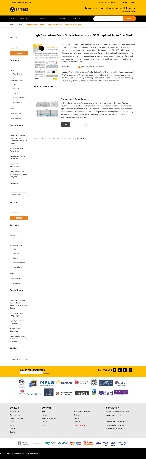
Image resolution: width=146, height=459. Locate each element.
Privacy (12, 429)
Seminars (77, 422)
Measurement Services (82, 412)
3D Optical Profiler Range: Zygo (16, 150)
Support (77, 19)
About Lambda (15, 415)
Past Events (17, 74)
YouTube (130, 370)
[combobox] (114, 18)
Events (12, 70)
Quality (12, 432)
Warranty (45, 415)
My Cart (113, 2)
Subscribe (46, 373)
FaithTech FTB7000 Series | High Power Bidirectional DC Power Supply (18, 139)
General (15, 93)
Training (77, 415)
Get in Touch (14, 412)
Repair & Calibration (49, 418)
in (125, 370)
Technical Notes (19, 98)
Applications (17, 102)
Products (24, 19)
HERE (79, 67)
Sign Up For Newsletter (32, 370)
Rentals (44, 422)
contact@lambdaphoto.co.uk (117, 411)
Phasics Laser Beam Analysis (75, 99)
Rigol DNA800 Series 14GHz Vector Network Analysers (18, 174)
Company (62, 19)
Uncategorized (15, 119)
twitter (120, 370)
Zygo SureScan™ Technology (16, 165)
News (44, 139)
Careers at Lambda (16, 418)
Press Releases (15, 114)
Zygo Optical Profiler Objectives (17, 157)
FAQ (14, 84)
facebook (114, 370)
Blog (20, 25)
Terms (12, 425)
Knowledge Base (45, 19)
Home (12, 25)
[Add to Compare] (86, 124)
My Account (102, 2)
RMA (43, 425)
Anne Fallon (81, 139)
